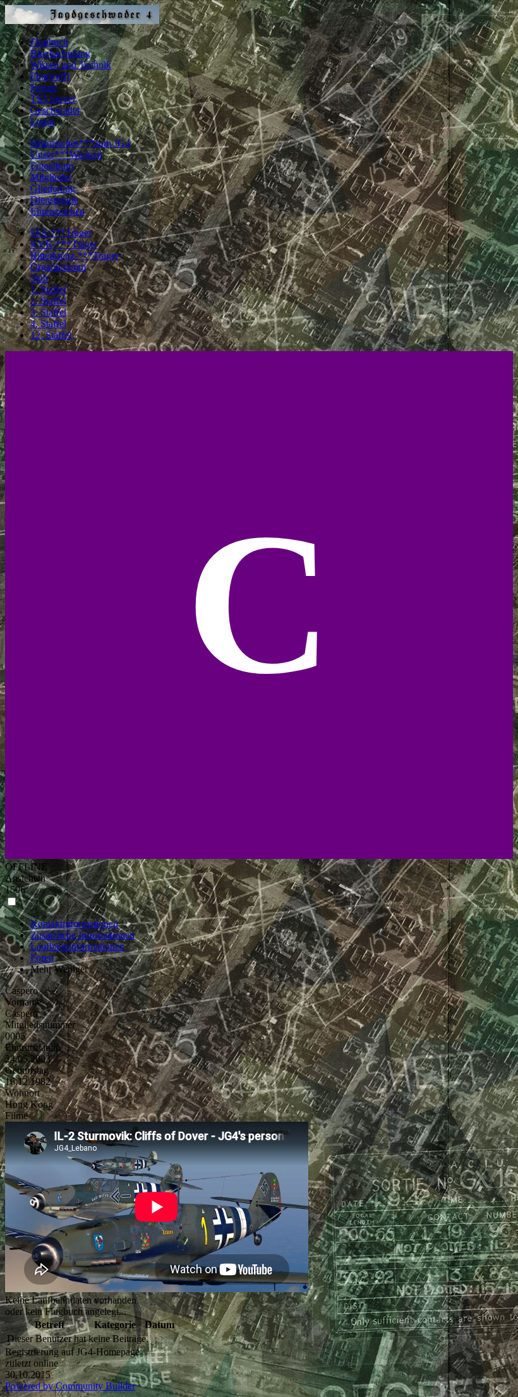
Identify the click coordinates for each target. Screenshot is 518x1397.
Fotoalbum (51, 165)
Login (42, 121)
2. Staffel (48, 301)
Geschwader (55, 110)
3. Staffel (48, 312)
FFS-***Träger (61, 232)
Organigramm (58, 266)
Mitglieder (50, 177)
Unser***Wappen (66, 154)
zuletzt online (31, 1363)
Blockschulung (60, 53)
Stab (39, 278)
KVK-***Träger (63, 244)
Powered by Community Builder (70, 1386)
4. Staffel (48, 323)
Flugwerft (49, 76)
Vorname (23, 1002)
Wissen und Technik (70, 64)
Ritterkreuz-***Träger (74, 255)
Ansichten (25, 878)
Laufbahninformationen (77, 946)
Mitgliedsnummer (40, 1024)
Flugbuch (49, 42)
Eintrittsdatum (33, 1047)
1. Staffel (48, 289)
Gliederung (52, 188)
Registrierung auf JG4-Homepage (72, 1351)
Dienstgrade (54, 200)
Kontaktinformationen (74, 923)
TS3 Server (53, 98)
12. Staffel (50, 335)
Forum (43, 87)
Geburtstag (27, 1070)
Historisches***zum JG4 (80, 143)
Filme (16, 1115)
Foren (42, 957)
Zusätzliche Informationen (82, 935)
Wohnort (22, 1093)
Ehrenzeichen (57, 211)
